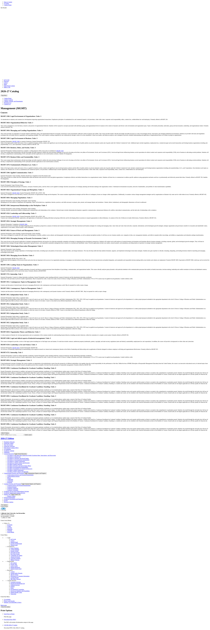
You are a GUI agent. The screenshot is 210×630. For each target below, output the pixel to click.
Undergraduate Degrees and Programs (14, 473)
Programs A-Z (7, 102)
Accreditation (7, 449)
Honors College (11, 496)
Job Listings (13, 563)
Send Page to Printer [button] (9, 614)
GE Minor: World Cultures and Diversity (17, 471)
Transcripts (13, 594)
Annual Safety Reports (16, 573)
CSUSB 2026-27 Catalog (10, 625)
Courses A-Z (7, 104)
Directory (6, 81)
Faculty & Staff (14, 551)
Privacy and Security (9, 601)
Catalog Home (7, 5)
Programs (9, 482)
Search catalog (4, 434)
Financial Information (9, 497)
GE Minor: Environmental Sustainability (17, 467)
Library (6, 83)
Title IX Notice (14, 574)
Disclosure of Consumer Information (19, 576)
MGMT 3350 (59, 151)
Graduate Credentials (12, 490)
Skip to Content (8, 2)
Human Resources (15, 567)
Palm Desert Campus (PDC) (11, 447)
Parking (12, 586)
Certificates (10, 479)
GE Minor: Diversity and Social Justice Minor (19, 465)
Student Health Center (16, 592)
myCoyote (6, 80)
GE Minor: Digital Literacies (14, 464)
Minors (9, 478)
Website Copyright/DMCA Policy (12, 602)
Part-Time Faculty (15, 554)
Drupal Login (14, 545)
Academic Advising (15, 582)
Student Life (7, 494)
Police (12, 588)
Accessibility (7, 599)
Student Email (14, 542)
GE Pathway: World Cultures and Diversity (18, 463)
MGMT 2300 (15, 141)
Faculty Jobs (13, 564)
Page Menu (4, 95)
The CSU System (8, 445)
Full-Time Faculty (15, 552)
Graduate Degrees (12, 487)
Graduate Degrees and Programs (12, 484)
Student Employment (15, 568)
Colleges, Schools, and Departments (13, 101)
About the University (9, 446)
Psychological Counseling (17, 589)
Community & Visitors (16, 555)
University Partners (15, 558)
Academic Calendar (9, 450)
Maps (5, 84)
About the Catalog (8, 443)
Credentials (10, 481)
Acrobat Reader (14, 577)
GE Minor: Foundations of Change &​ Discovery (19, 468)
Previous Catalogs (8, 502)
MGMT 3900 (23, 224)
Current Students (14, 549)
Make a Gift (7, 87)
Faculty (6, 500)
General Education (9, 453)
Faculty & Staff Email (16, 543)
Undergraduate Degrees (13, 476)
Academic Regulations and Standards (13, 499)
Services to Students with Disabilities (20, 591)
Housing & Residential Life (17, 583)
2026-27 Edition (7, 438)
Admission (7, 452)
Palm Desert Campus (9, 85)
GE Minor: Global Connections (15, 470)
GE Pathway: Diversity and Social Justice (18, 458)
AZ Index (6, 3)
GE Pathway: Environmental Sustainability (18, 460)
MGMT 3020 (15, 193)
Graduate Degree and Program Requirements (19, 485)
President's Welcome (9, 442)
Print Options (4, 505)
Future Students (14, 548)
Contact (12, 571)
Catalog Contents (8, 100)
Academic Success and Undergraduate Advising (16, 491)
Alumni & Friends (15, 557)
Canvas (12, 540)
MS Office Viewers (15, 579)
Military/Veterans (14, 560)
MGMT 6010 (15, 347)
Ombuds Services (15, 585)
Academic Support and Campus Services (14, 493)
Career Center (14, 566)
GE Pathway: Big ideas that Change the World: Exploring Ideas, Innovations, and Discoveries (31, 455)
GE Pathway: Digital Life (14, 457)
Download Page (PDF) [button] (10, 619)
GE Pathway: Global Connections (16, 461)
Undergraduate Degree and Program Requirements (20, 475)
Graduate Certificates (12, 488)
